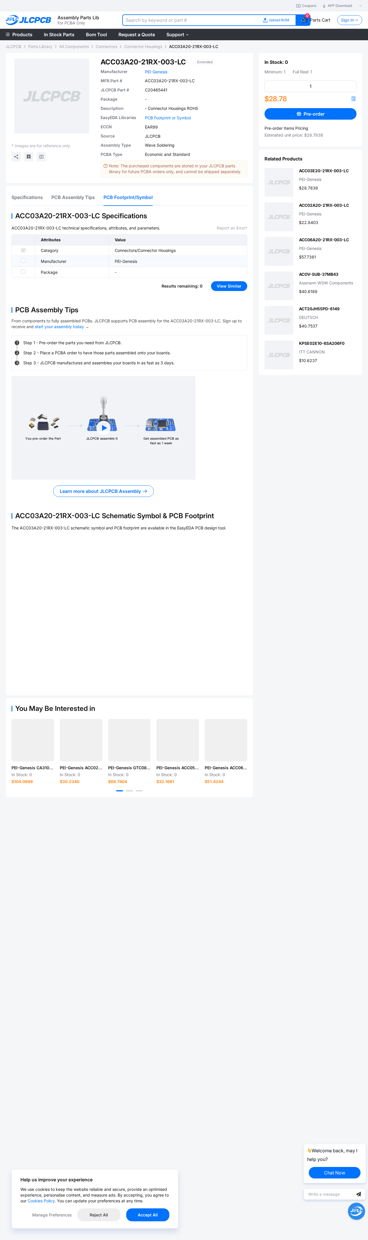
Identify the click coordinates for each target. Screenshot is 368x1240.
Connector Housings (143, 46)
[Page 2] (129, 790)
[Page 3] (139, 790)
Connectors (106, 46)
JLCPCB (13, 46)
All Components (74, 46)
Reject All (99, 1214)
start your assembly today (59, 326)
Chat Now (334, 1173)
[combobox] (189, 20)
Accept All (148, 1214)
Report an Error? (232, 227)
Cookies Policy (41, 1200)
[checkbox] (23, 250)
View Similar (229, 286)
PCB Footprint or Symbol (168, 117)
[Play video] (103, 428)
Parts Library (40, 46)
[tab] (27, 197)
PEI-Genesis (156, 71)
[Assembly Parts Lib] (28, 20)
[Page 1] (119, 790)
